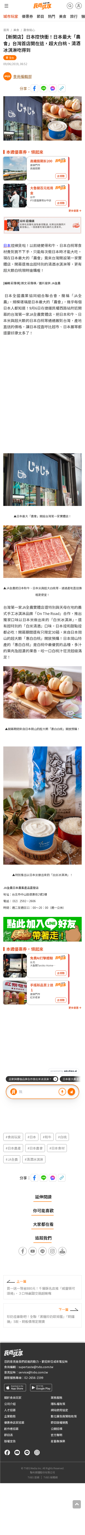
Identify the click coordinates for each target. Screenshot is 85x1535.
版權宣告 (10, 1441)
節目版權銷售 (59, 1422)
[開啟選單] (6, 6)
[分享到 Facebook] (34, 88)
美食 (62, 16)
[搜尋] (70, 6)
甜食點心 (29, 30)
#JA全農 (12, 1159)
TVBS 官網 (33, 1477)
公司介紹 (10, 1404)
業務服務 (56, 1397)
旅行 (74, 16)
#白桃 (62, 1136)
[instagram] (37, 1452)
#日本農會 (35, 1148)
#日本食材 (57, 1148)
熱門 (51, 16)
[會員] (79, 6)
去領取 (61, 176)
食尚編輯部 (22, 76)
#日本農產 (13, 1148)
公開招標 (56, 1429)
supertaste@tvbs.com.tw (36, 1367)
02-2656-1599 (33, 1378)
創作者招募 (11, 1429)
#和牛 (47, 1136)
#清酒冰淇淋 (34, 1159)
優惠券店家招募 (14, 1422)
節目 (40, 16)
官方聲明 (56, 1435)
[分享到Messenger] (52, 88)
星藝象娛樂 (58, 1441)
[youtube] (17, 1452)
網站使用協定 (59, 1410)
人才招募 (10, 1410)
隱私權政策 (58, 1404)
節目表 (8, 1435)
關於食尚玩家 (12, 1397)
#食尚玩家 (13, 1136)
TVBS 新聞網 (51, 1477)
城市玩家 (10, 16)
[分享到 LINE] (43, 88)
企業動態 (10, 1416)
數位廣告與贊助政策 (64, 1416)
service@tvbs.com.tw (33, 1372)
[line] (27, 1452)
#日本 (31, 1136)
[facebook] (7, 1452)
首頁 (6, 30)
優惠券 (27, 16)
